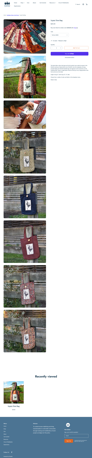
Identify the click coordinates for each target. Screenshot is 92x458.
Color (52, 31)
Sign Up (69, 441)
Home (5, 15)
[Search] (76, 4)
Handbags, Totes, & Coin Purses (13, 15)
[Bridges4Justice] (7, 4)
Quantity (53, 44)
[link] (22, 2)
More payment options (69, 57)
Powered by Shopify (8, 456)
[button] (77, 4)
